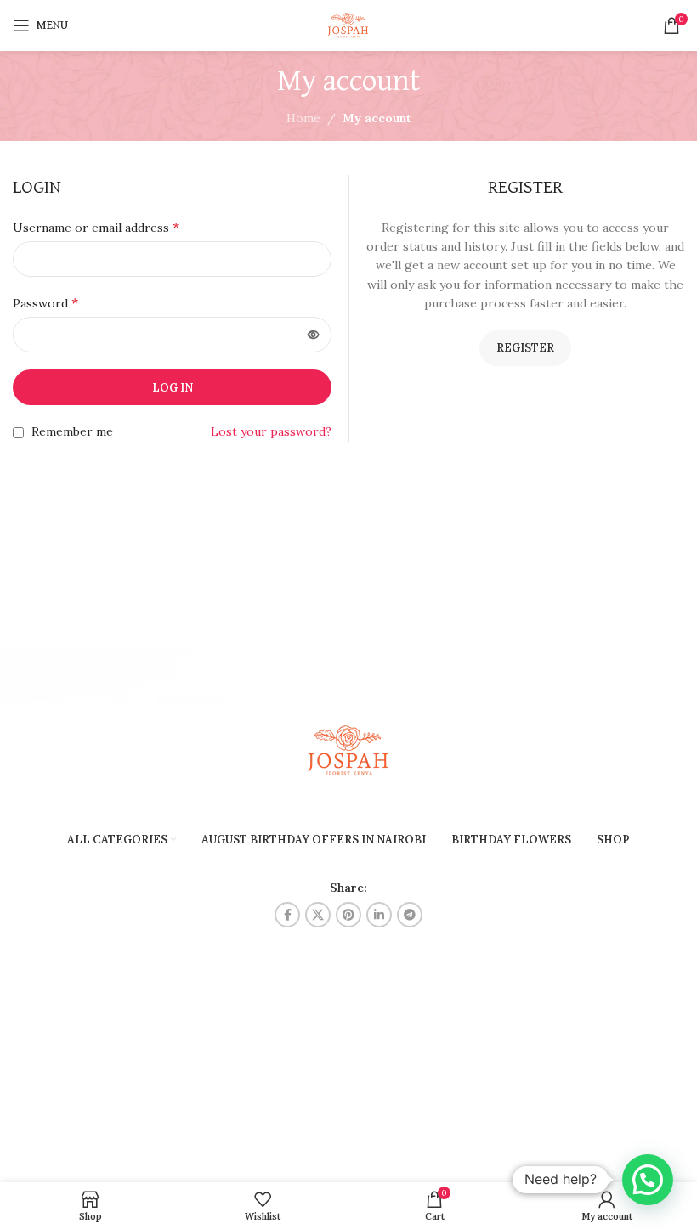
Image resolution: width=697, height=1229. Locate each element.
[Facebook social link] (287, 914)
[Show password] (314, 334)
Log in (172, 388)
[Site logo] (348, 24)
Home (303, 118)
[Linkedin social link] (379, 914)
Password (45, 302)
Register (525, 348)
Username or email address (96, 226)
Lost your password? (271, 431)
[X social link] (318, 914)
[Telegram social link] (409, 914)
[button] (647, 1179)
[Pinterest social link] (348, 914)
